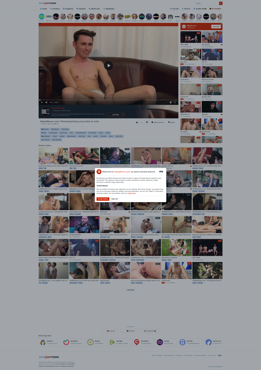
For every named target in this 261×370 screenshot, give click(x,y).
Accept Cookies (103, 199)
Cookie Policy (131, 193)
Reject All (114, 199)
